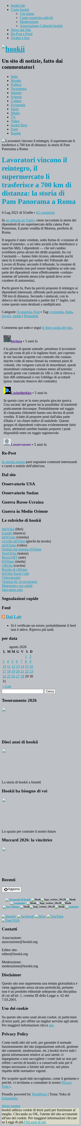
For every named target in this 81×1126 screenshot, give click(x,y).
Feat (37, 312)
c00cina (7, 565)
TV (13, 117)
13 (18, 666)
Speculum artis (12, 590)
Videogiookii (11, 578)
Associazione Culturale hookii (41, 26)
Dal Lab (13, 616)
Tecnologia (19, 89)
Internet (16, 93)
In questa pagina (13, 462)
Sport (14, 109)
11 (8, 666)
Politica (16, 85)
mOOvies (9, 537)
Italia (14, 76)
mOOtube (9, 545)
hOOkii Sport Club (15, 573)
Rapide (16, 133)
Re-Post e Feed (21, 34)
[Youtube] (55, 916)
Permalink (31, 316)
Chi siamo (27, 14)
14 (22, 666)
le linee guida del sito (57, 328)
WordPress (39, 1094)
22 (27, 671)
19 (13, 671)
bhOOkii (8, 529)
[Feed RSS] (11, 920)
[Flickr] (40, 916)
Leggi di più (37, 1122)
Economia (18, 105)
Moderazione (29, 22)
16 (31, 666)
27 (18, 676)
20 (18, 671)
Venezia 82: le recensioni (19, 582)
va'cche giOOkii (13, 541)
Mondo (16, 80)
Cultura (16, 101)
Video (15, 121)
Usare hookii (20, 9)
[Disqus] (40, 389)
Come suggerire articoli (36, 18)
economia (57, 312)
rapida (17, 316)
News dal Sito (21, 30)
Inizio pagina (11, 1106)
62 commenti (45, 212)
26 (13, 676)
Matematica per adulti (17, 586)
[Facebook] (25, 916)
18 (9, 671)
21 (22, 671)
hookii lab (18, 5)
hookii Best (19, 125)
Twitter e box (20, 38)
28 (22, 676)
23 (31, 671)
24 (4, 676)
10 (4, 666)
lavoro (6, 316)
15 (27, 666)
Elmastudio (10, 1098)
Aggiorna (14, 889)
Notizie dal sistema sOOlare (21, 549)
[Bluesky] (9, 916)
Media (15, 113)
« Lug (6, 686)
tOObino (8, 561)
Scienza (16, 97)
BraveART (10, 557)
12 (13, 666)
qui (51, 1025)
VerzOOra (9, 553)
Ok (26, 1122)
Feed (14, 129)
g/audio (7, 533)
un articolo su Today (20, 220)
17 (4, 671)
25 (9, 676)
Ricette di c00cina (14, 569)
